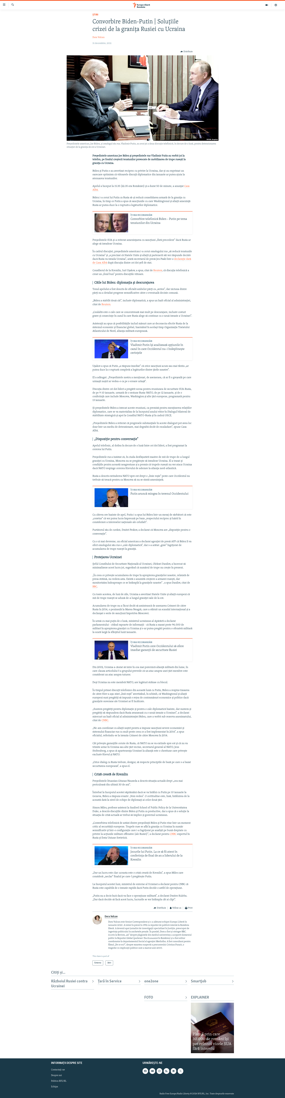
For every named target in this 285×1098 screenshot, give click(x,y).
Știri (95, 15)
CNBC (173, 834)
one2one (151, 981)
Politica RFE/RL (58, 1081)
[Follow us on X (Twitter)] (180, 1071)
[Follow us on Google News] (173, 1071)
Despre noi (56, 1075)
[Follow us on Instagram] (159, 1071)
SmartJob (198, 981)
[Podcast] (275, 5)
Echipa (54, 1087)
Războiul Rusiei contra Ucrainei (69, 983)
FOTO (148, 998)
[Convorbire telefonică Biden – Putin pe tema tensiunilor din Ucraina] (111, 222)
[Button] (186, 52)
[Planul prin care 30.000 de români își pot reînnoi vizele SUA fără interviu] (212, 1028)
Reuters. (106, 304)
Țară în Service (110, 981)
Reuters (157, 270)
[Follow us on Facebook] (145, 1071)
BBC (94, 586)
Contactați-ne (58, 1070)
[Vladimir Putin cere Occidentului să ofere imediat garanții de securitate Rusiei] (111, 650)
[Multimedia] (266, 5)
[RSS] (166, 1071)
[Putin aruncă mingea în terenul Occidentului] (111, 497)
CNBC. (105, 720)
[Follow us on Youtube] (152, 1071)
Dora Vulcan (98, 37)
